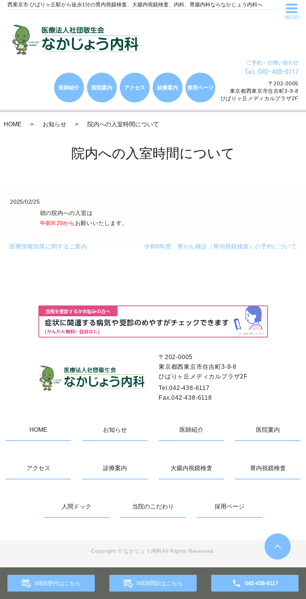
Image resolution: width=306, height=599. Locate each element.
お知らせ (54, 124)
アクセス (134, 88)
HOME (13, 124)
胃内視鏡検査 (268, 468)
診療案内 (167, 88)
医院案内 (101, 88)
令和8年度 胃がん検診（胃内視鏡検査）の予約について (220, 246)
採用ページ (200, 88)
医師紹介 (69, 88)
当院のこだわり (153, 506)
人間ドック (76, 506)
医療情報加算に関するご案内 (48, 246)
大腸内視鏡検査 (191, 468)
